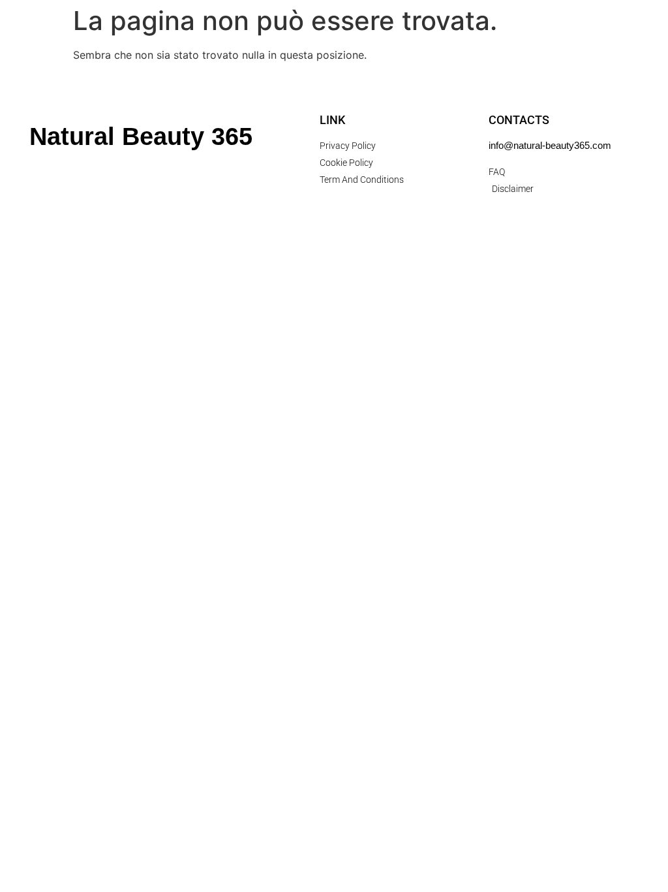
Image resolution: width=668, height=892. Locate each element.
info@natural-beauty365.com (550, 145)
